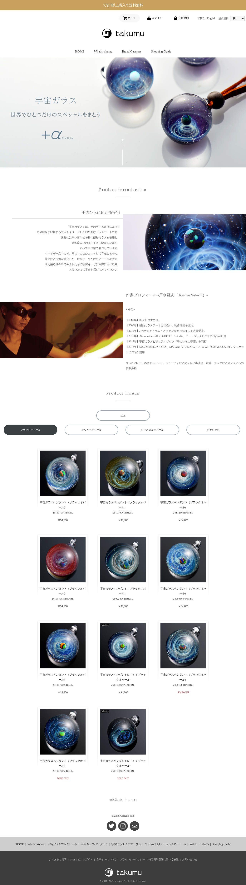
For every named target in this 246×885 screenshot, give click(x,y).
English (211, 18)
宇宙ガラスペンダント (94, 844)
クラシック (213, 429)
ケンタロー (172, 844)
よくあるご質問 (57, 859)
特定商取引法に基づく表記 (164, 859)
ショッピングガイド (81, 859)
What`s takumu (103, 51)
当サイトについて (106, 859)
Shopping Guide (161, 51)
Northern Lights (153, 844)
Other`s (205, 844)
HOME (79, 51)
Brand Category (131, 51)
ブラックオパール (31, 429)
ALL (123, 415)
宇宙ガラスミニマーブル (126, 844)
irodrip (193, 844)
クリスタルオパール (152, 429)
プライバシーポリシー (132, 859)
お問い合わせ (189, 859)
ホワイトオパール (91, 429)
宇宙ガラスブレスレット (62, 844)
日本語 (201, 18)
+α (184, 844)
